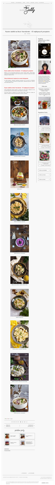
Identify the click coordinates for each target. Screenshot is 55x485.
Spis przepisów (41, 2)
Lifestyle (27, 2)
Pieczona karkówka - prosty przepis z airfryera (46, 146)
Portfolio (36, 2)
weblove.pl (49, 478)
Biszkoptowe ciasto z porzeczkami (46, 163)
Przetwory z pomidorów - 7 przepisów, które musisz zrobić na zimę (44, 89)
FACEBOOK (24, 473)
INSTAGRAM (31, 473)
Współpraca (32, 2)
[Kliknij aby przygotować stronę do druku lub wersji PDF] (8, 419)
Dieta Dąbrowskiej (19, 2)
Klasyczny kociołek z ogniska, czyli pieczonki (46, 128)
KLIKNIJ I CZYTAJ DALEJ (46, 147)
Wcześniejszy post (30, 426)
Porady (24, 2)
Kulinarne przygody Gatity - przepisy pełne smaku (18, 477)
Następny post (8, 426)
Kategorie (13, 2)
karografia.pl (49, 477)
